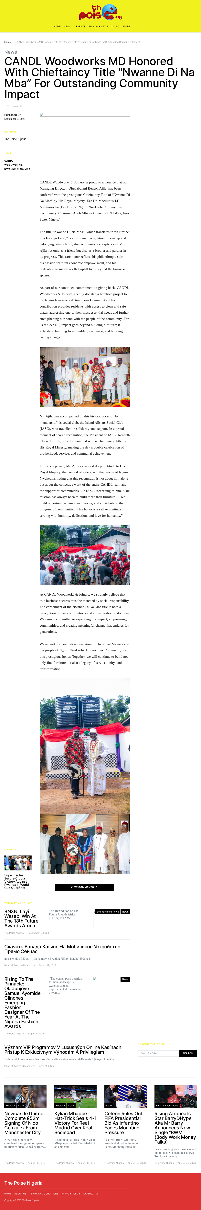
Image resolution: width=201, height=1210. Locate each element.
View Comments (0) (85, 887)
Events (80, 26)
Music (115, 26)
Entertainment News (108, 911)
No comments (14, 106)
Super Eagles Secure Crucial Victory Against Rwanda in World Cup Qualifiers (16, 881)
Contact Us (91, 1193)
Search (188, 1053)
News (67, 26)
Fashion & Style (99, 26)
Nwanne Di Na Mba (17, 169)
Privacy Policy (70, 1193)
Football (10, 1105)
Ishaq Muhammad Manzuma (19, 965)
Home (57, 26)
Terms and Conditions (43, 1193)
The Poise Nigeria (15, 139)
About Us (20, 1193)
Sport (126, 26)
